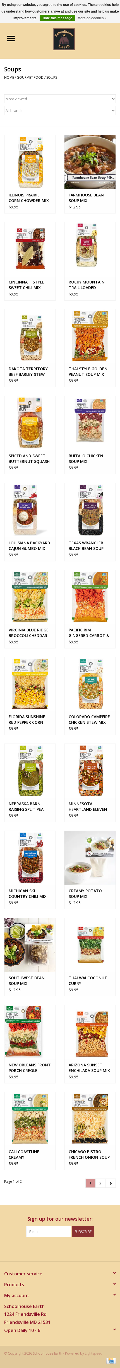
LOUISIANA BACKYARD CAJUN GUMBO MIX (29, 545)
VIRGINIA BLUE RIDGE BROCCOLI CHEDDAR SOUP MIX (29, 632)
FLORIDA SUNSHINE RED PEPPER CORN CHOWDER (27, 719)
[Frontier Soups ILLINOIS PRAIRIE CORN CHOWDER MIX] (30, 162)
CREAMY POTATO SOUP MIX (85, 893)
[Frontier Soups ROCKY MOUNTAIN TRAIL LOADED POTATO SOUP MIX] (90, 249)
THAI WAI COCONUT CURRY (88, 980)
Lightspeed (93, 1353)
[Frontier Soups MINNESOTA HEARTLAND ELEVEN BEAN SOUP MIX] (90, 771)
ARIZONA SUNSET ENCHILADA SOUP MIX (89, 1067)
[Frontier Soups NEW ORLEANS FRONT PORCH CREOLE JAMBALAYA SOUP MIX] (30, 1032)
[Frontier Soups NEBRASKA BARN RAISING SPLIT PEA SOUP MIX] (30, 771)
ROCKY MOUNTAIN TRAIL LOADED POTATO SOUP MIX (87, 284)
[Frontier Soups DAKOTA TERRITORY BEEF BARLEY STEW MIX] (30, 336)
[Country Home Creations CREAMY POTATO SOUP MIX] (90, 858)
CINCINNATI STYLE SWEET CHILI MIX (26, 284)
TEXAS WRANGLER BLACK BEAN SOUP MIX (86, 545)
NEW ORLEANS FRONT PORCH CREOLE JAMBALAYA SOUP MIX (30, 1067)
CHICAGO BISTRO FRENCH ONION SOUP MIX (89, 1154)
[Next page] (110, 1183)
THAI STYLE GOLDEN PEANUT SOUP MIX (88, 371)
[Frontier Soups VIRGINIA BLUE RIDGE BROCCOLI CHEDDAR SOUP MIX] (30, 597)
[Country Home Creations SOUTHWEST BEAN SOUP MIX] (30, 945)
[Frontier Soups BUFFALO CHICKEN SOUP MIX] (90, 423)
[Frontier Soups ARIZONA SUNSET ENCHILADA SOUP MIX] (90, 1032)
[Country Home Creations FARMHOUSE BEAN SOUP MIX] (90, 162)
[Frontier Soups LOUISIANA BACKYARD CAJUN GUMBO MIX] (30, 510)
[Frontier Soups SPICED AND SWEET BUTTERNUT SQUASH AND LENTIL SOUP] (30, 423)
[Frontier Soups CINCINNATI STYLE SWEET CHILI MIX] (30, 249)
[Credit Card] (110, 1360)
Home (9, 77)
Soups (51, 77)
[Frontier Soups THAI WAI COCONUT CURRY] (90, 945)
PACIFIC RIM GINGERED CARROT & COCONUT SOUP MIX (89, 632)
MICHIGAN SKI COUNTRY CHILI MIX (28, 893)
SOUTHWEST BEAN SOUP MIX (27, 980)
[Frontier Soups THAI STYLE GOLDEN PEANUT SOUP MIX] (90, 336)
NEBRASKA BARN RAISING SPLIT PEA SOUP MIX (26, 806)
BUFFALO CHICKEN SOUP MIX (86, 458)
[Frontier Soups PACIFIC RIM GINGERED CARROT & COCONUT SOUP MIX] (90, 597)
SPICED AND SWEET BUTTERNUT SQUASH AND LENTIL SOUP (29, 458)
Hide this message (57, 18)
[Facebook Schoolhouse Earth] (44, 1248)
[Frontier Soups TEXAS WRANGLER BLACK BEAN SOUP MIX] (90, 510)
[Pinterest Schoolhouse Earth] (65, 1248)
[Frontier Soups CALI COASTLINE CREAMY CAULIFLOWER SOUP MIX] (30, 1119)
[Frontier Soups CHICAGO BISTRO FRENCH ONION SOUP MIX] (90, 1119)
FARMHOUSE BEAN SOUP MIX (86, 197)
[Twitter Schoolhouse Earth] (55, 1248)
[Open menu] (11, 38)
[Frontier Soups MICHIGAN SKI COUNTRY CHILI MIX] (30, 858)
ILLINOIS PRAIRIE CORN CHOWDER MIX (29, 197)
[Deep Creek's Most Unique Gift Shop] (72, 39)
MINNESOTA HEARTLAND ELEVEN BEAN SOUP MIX (88, 806)
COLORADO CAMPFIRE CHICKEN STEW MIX (89, 719)
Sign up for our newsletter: (60, 1219)
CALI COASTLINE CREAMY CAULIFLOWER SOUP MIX (27, 1154)
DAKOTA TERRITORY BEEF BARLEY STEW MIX (28, 371)
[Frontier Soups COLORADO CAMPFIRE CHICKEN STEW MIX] (90, 684)
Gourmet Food (30, 77)
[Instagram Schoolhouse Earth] (75, 1248)
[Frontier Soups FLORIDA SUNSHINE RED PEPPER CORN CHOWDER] (30, 684)
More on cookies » (92, 18)
